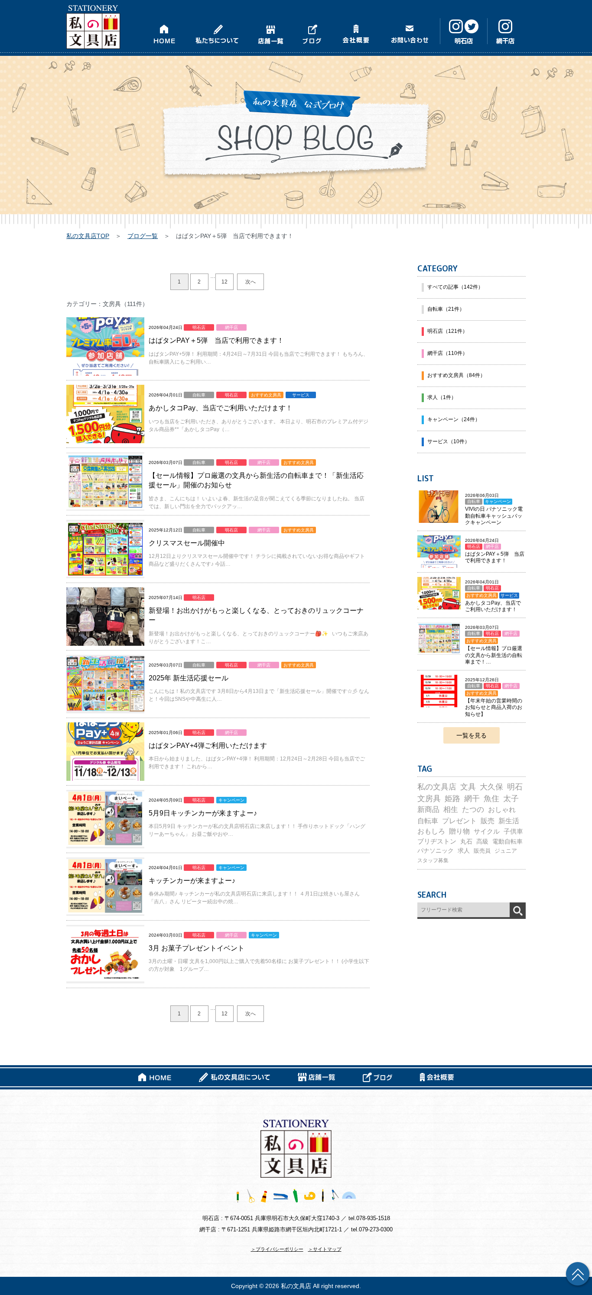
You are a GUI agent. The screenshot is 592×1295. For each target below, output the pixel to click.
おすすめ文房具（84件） (456, 375)
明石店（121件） (447, 331)
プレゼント (459, 821)
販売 (487, 821)
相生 (450, 809)
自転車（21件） (446, 309)
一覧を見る (471, 735)
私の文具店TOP (87, 235)
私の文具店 (436, 787)
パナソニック (435, 850)
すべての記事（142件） (455, 287)
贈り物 (459, 831)
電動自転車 (507, 841)
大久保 (491, 787)
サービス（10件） (448, 441)
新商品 (428, 809)
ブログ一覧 (142, 235)
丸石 (466, 841)
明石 (515, 787)
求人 (464, 850)
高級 (482, 841)
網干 (472, 798)
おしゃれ (502, 809)
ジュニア (505, 850)
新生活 (508, 821)
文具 (468, 787)
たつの (473, 809)
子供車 (513, 831)
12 (224, 282)
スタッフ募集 (433, 860)
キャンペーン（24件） (453, 419)
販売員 (482, 850)
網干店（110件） (447, 353)
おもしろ (431, 831)
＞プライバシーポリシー (277, 1249)
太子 (511, 798)
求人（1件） (441, 397)
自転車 (427, 821)
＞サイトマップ (325, 1249)
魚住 (491, 798)
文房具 (429, 798)
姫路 (452, 798)
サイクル (487, 831)
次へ (250, 282)
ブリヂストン (436, 841)
